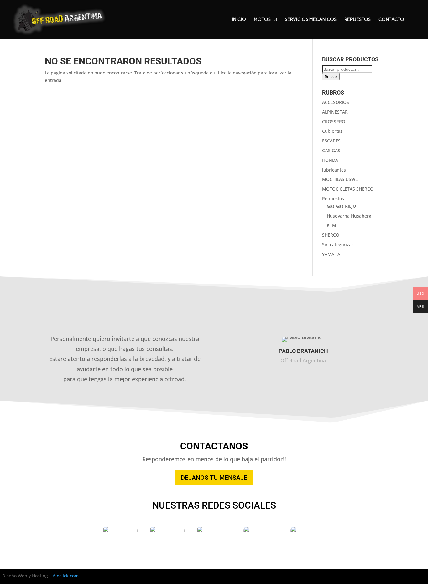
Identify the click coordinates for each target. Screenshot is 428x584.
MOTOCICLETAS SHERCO (347, 189)
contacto (391, 19)
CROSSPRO (333, 122)
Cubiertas (332, 131)
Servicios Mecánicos (311, 19)
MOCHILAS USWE (340, 179)
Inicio (239, 19)
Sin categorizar (337, 245)
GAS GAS (331, 150)
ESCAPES (331, 141)
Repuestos (357, 19)
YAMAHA (331, 254)
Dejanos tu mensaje (214, 477)
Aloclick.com (66, 576)
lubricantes (334, 170)
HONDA (330, 160)
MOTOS (262, 19)
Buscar (331, 76)
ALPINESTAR (335, 112)
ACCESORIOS (335, 102)
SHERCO (330, 235)
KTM (331, 225)
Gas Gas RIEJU (341, 206)
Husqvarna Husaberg (349, 216)
